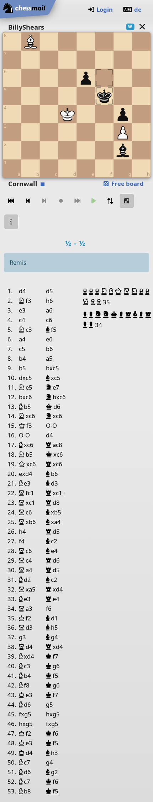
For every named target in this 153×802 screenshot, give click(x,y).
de (138, 9)
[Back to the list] (142, 26)
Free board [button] (127, 183)
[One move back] (27, 201)
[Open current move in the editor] (126, 201)
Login (104, 9)
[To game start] (11, 201)
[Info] (11, 221)
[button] (86, 291)
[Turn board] (110, 201)
